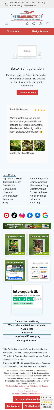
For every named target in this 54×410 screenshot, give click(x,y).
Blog (5, 202)
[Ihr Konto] (40, 24)
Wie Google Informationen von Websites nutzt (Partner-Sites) (27, 387)
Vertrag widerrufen (27, 340)
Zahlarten (8, 199)
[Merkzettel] (33, 24)
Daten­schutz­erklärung (27, 321)
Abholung (35, 202)
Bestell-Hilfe (9, 185)
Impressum (27, 332)
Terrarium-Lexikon (12, 182)
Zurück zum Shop (27, 92)
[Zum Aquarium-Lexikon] (15, 244)
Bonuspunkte (9, 189)
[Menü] (6, 24)
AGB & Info (27, 329)
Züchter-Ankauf (38, 189)
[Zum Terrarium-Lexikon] (39, 244)
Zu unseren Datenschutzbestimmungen (27, 394)
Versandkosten (10, 196)
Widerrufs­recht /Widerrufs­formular (27, 325)
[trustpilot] (27, 296)
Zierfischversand (38, 182)
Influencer (35, 199)
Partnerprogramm (39, 178)
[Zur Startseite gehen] (27, 15)
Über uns (7, 192)
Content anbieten (39, 192)
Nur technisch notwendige (28, 399)
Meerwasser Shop (39, 185)
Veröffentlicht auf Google (21, 153)
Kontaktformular (38, 196)
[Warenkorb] (47, 24)
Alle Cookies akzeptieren (37, 406)
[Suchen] (26, 24)
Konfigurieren (13, 406)
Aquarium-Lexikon (12, 178)
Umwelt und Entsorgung (27, 336)
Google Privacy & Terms (27, 391)
